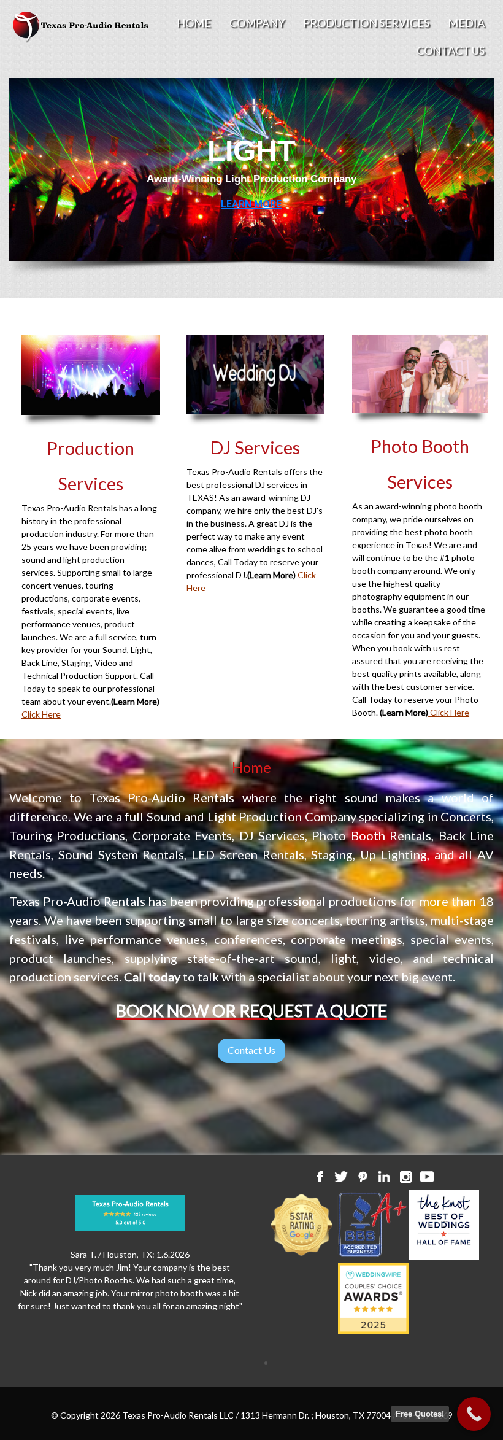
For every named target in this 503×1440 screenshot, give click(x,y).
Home (194, 22)
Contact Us (451, 50)
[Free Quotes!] (474, 1414)
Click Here (41, 714)
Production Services (366, 22)
